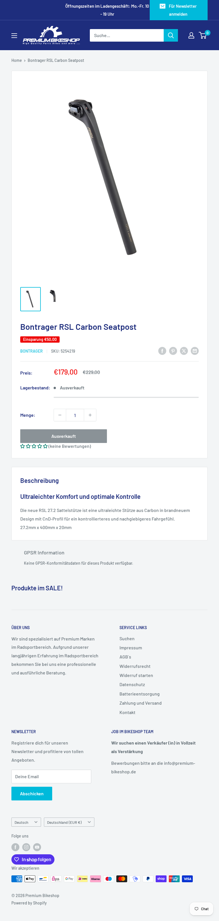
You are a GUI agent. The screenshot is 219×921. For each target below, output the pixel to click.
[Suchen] (171, 35)
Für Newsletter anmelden (183, 10)
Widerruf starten (136, 675)
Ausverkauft (63, 436)
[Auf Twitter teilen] (184, 350)
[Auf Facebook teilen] (162, 350)
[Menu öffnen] (14, 35)
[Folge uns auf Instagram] (26, 847)
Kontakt (127, 712)
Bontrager (31, 351)
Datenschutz (132, 684)
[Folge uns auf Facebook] (15, 847)
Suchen (127, 638)
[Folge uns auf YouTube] (37, 847)
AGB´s (125, 656)
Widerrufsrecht (135, 666)
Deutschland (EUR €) (64, 822)
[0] (202, 35)
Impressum (130, 647)
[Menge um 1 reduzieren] (60, 415)
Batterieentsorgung (139, 693)
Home (16, 60)
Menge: (27, 415)
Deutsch (21, 822)
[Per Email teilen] (195, 350)
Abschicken (32, 793)
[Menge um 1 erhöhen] (90, 415)
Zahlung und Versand (140, 703)
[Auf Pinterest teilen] (173, 350)
